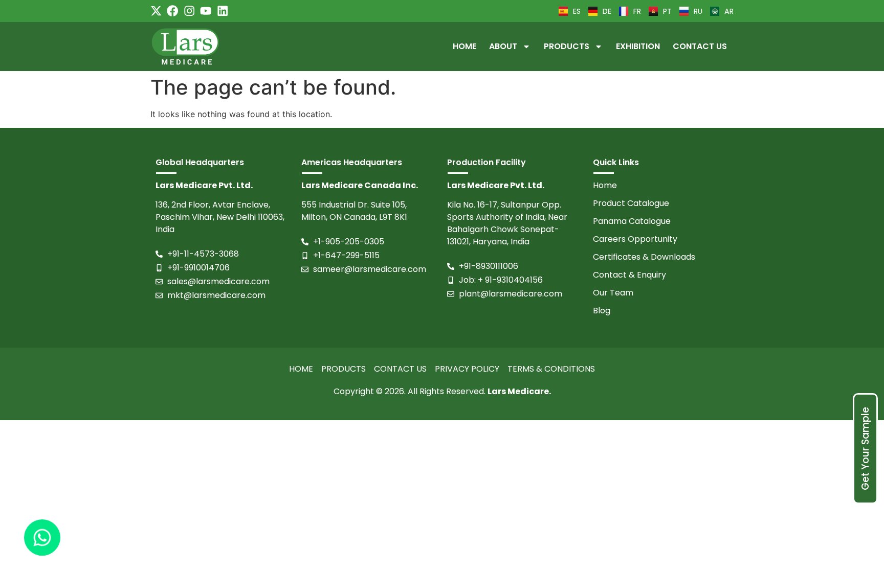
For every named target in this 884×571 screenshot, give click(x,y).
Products (566, 46)
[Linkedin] (222, 10)
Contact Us (700, 46)
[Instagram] (189, 10)
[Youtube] (205, 10)
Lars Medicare (518, 391)
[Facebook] (172, 10)
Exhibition (638, 46)
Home (464, 46)
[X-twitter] (156, 10)
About (503, 46)
